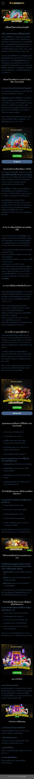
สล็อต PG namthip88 (20, 342)
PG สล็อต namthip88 (23, 274)
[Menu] (3, 3)
